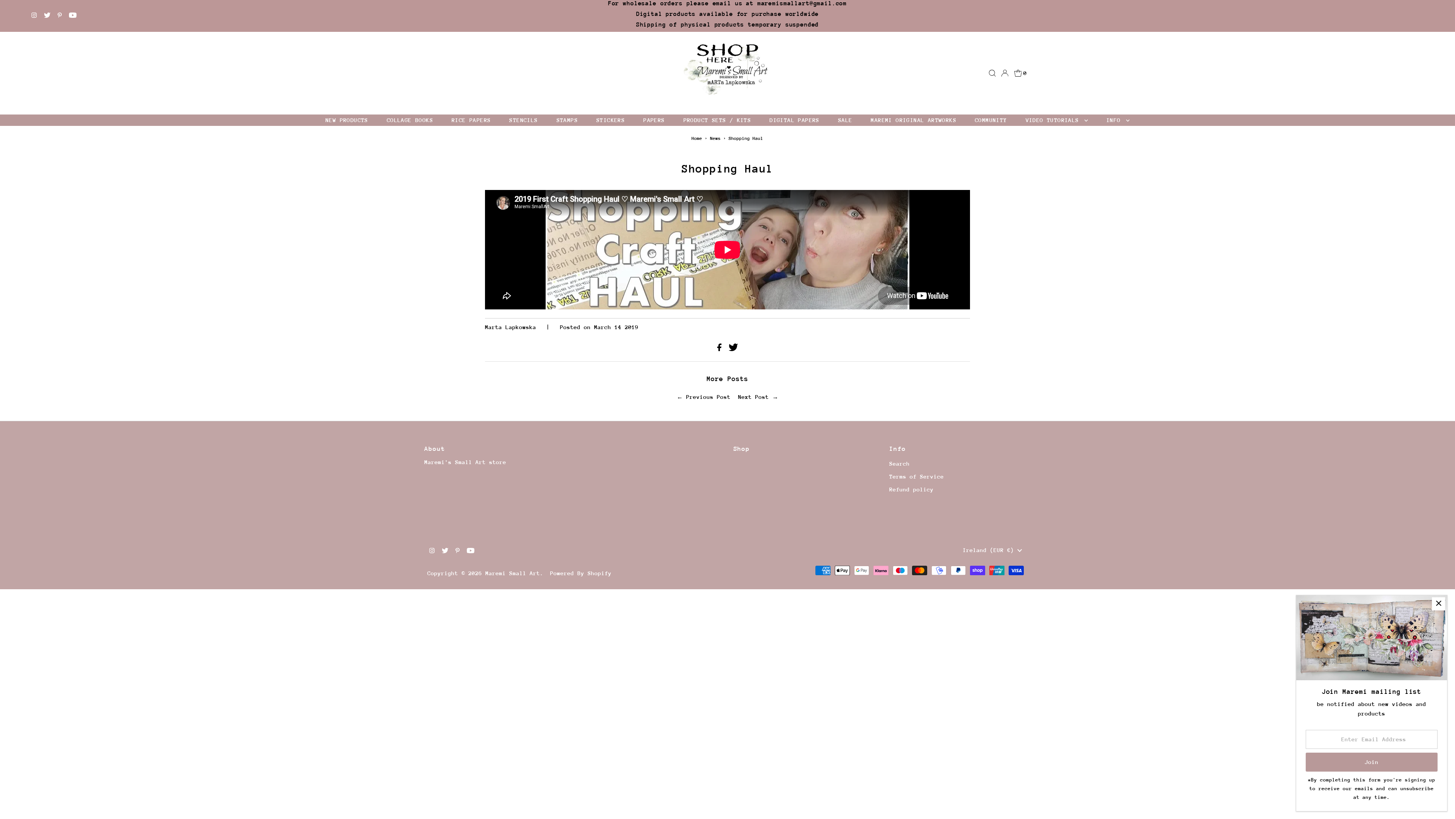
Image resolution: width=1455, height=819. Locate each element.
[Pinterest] (60, 16)
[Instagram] (34, 16)
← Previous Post (704, 397)
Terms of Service (916, 476)
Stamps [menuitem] (567, 120)
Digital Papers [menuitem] (795, 120)
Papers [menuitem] (654, 120)
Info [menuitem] (1115, 120)
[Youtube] (72, 16)
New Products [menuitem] (346, 120)
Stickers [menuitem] (610, 120)
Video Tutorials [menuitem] (1054, 120)
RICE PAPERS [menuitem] (471, 120)
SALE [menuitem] (845, 120)
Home (697, 138)
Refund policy (911, 489)
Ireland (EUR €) (990, 550)
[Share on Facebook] (721, 349)
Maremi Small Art (512, 573)
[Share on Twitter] (733, 349)
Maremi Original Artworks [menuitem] (913, 120)
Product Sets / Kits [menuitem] (717, 120)
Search (899, 463)
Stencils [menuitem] (523, 120)
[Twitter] (47, 16)
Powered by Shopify (581, 573)
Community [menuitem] (991, 120)
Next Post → (758, 397)
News (715, 138)
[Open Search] (992, 73)
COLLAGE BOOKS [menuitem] (410, 120)
